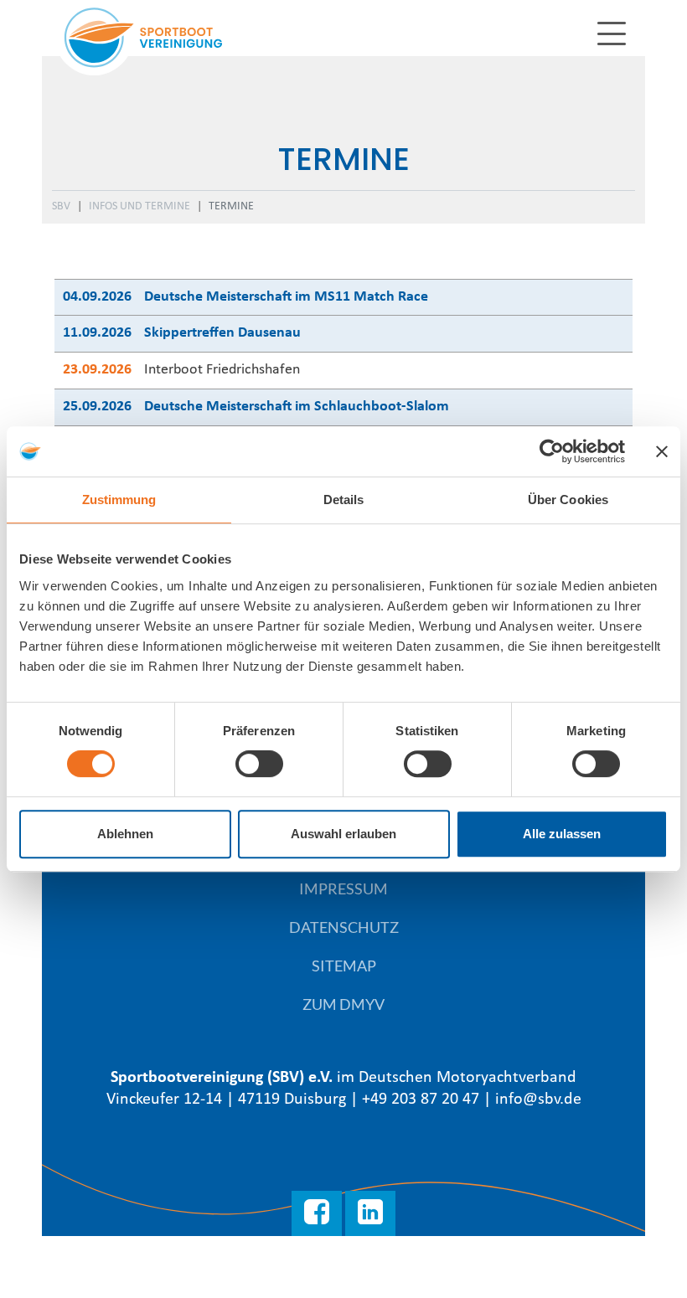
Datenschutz (344, 927)
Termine (231, 206)
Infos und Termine (139, 206)
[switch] (259, 763)
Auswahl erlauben (343, 834)
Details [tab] (343, 499)
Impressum (343, 888)
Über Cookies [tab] (568, 499)
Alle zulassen (562, 834)
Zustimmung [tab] (119, 499)
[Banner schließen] (662, 451)
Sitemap (344, 965)
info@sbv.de (538, 1099)
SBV (61, 206)
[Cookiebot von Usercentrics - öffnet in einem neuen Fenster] (551, 451)
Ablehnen (125, 834)
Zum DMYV (343, 1004)
